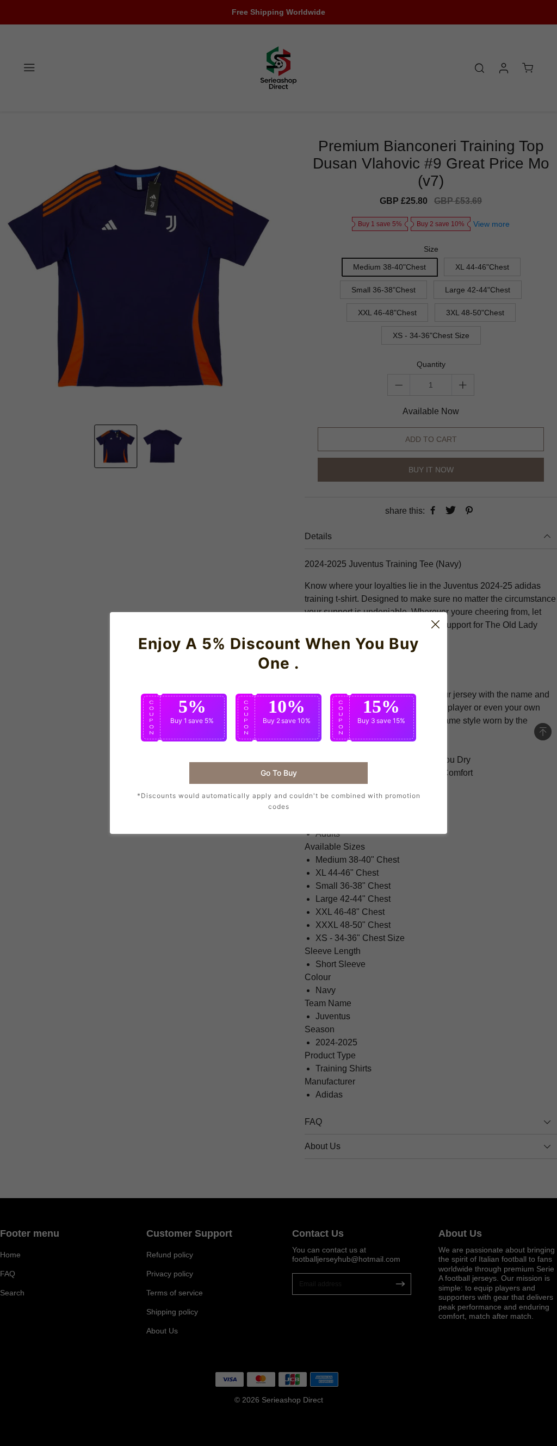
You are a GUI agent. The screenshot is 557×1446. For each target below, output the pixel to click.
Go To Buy (279, 772)
